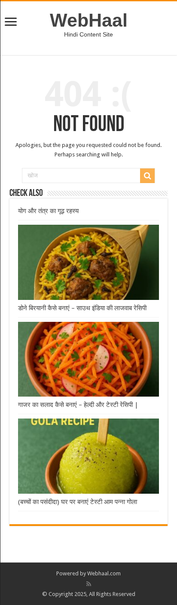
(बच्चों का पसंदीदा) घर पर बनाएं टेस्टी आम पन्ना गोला (77, 502)
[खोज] (147, 175)
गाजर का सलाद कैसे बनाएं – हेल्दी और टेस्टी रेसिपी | (78, 405)
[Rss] (88, 584)
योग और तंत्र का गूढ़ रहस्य (48, 211)
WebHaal (89, 20)
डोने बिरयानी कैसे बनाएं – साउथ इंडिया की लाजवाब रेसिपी (82, 308)
